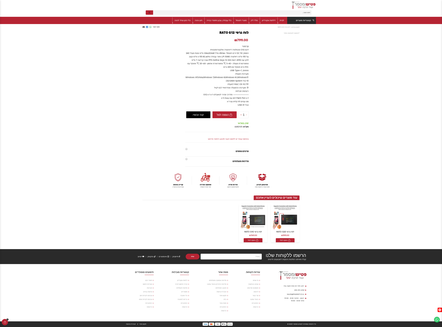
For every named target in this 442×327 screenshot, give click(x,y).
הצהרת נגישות (221, 292)
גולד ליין (254, 20)
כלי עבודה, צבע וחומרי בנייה (219, 20)
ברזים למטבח (182, 299)
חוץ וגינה (198, 20)
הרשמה (255, 307)
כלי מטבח (183, 296)
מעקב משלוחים (221, 288)
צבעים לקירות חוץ (146, 296)
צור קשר (255, 296)
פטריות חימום (147, 284)
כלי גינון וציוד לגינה (182, 20)
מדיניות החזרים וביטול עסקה (216, 284)
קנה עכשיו (198, 114)
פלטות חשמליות (181, 288)
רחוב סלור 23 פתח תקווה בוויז (294, 286)
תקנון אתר (222, 296)
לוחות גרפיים (296, 27)
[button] (440, 310)
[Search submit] (149, 12)
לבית (282, 20)
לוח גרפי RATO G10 (253, 231)
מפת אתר (223, 303)
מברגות (149, 288)
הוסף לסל (283, 240)
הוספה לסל (223, 114)
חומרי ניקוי (148, 280)
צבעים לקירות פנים (145, 299)
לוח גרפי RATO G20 (285, 231)
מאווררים (184, 292)
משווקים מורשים (252, 288)
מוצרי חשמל (241, 20)
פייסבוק (175, 256)
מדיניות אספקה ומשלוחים (217, 280)
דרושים (256, 292)
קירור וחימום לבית (181, 284)
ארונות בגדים (147, 292)
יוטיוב (140, 256)
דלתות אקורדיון (268, 20)
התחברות (255, 303)
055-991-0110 (299, 290)
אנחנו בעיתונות (253, 284)
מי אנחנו (255, 280)
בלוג (225, 299)
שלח (192, 257)
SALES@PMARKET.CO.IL (295, 294)
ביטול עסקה (254, 299)
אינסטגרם (163, 256)
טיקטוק (150, 256)
